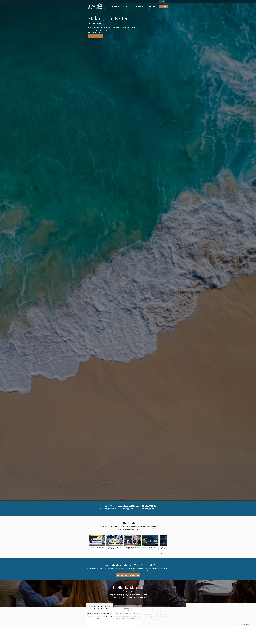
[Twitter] (160, 1)
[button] (116, 6)
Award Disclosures (128, 511)
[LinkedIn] (163, 1)
